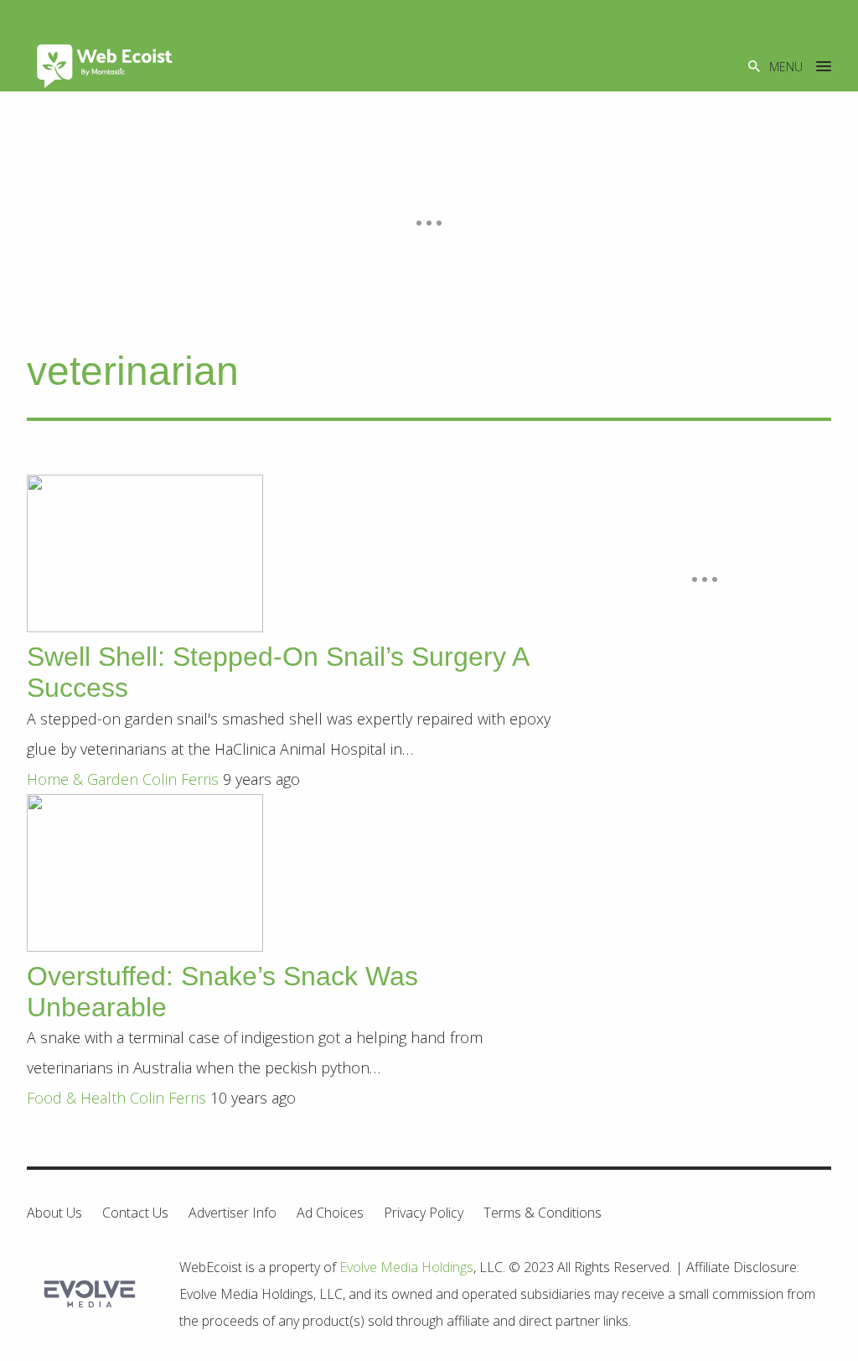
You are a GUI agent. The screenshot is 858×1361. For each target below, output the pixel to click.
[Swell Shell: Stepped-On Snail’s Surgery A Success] (145, 626)
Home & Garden (82, 779)
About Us (54, 1212)
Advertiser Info (233, 1212)
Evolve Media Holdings (406, 1267)
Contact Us (135, 1212)
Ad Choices (330, 1212)
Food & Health (76, 1098)
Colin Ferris (180, 779)
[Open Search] (754, 66)
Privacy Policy (423, 1212)
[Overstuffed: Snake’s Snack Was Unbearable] (145, 946)
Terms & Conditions (542, 1212)
